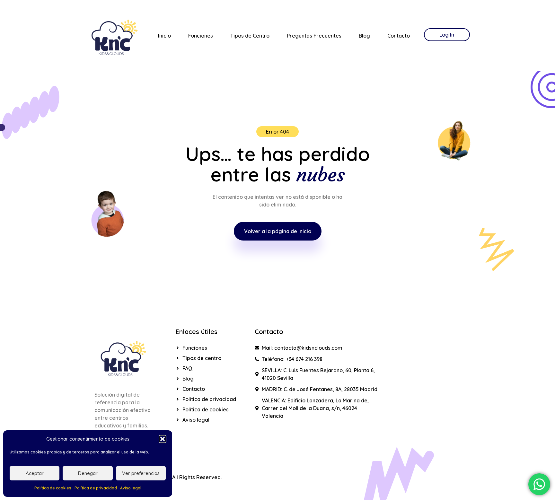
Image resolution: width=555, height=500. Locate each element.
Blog (364, 35)
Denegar (88, 473)
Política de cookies (52, 488)
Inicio (164, 35)
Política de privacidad (96, 488)
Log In (446, 34)
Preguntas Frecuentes (314, 35)
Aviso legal (130, 488)
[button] (162, 439)
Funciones (200, 35)
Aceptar (35, 473)
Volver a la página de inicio (277, 231)
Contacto (398, 35)
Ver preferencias (141, 473)
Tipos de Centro (249, 35)
